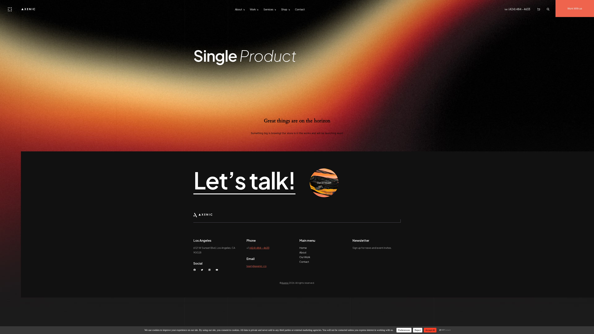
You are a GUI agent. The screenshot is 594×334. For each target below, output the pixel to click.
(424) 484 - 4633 (519, 9)
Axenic (285, 282)
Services (268, 9)
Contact (300, 9)
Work (253, 9)
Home (303, 247)
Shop (284, 9)
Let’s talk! (244, 180)
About (238, 9)
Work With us (574, 8)
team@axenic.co (256, 266)
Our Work (304, 257)
